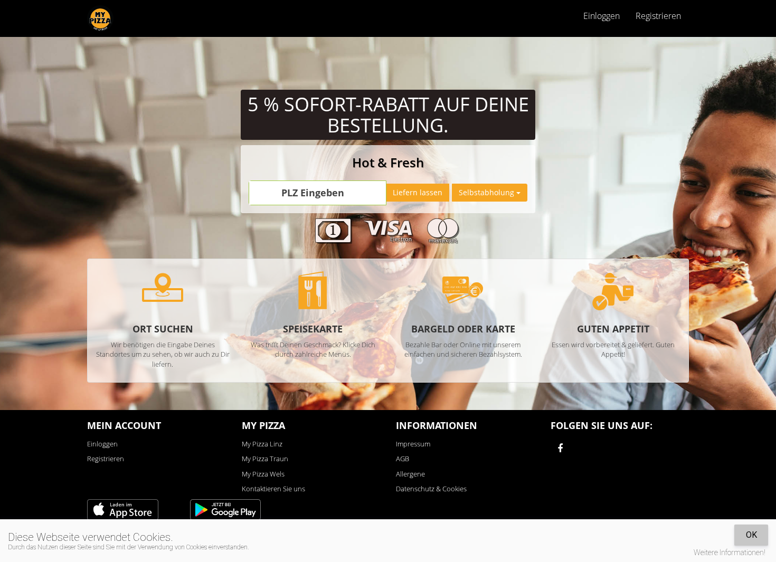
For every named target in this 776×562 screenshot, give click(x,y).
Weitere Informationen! (729, 552)
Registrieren (658, 16)
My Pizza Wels (263, 474)
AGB (402, 458)
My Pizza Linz (262, 444)
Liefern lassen (417, 192)
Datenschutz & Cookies (431, 488)
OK (751, 535)
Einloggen (102, 444)
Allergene (410, 474)
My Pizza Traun (265, 458)
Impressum (413, 444)
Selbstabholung (487, 192)
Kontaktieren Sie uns (273, 488)
